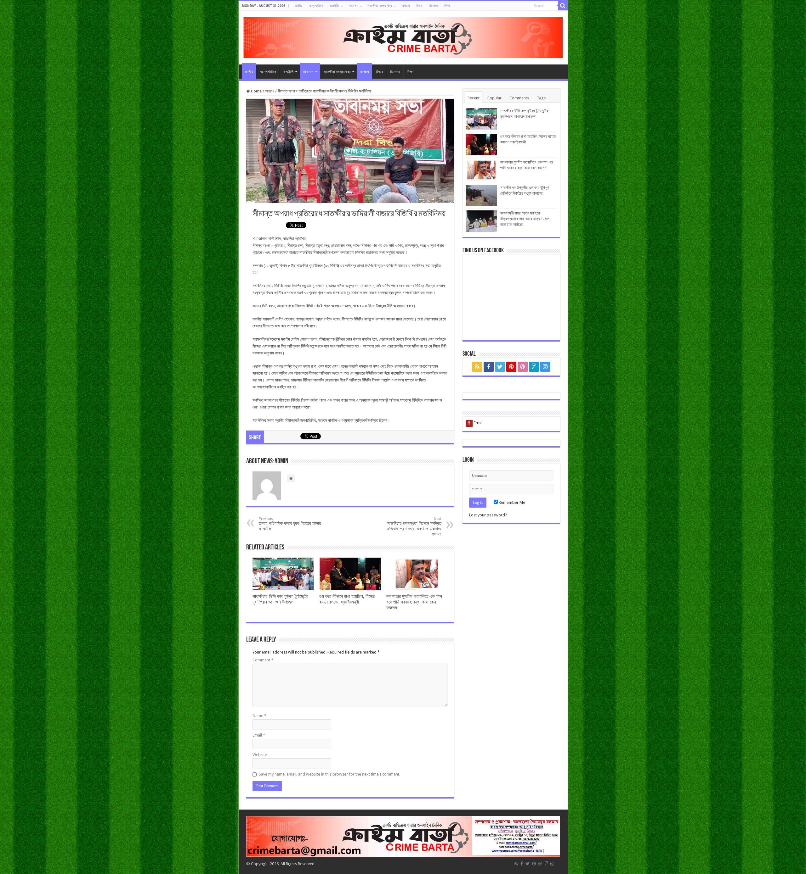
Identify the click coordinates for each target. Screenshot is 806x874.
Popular (494, 98)
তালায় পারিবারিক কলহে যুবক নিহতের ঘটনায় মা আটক (290, 524)
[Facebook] (489, 367)
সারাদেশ (353, 5)
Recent (474, 98)
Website (260, 754)
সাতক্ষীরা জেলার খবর (379, 5)
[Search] (563, 5)
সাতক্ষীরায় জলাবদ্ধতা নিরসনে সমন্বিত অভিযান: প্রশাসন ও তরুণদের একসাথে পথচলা (414, 527)
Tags (541, 98)
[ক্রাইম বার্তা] (403, 36)
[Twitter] (500, 367)
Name (259, 715)
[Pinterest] (511, 367)
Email (259, 735)
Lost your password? (488, 515)
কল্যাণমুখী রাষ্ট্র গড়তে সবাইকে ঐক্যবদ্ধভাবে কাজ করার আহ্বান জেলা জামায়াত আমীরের (525, 219)
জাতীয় (298, 5)
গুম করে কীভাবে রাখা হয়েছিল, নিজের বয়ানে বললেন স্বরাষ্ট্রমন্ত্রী (347, 599)
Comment (263, 660)
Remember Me (511, 502)
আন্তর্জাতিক (316, 5)
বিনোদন (433, 5)
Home (256, 91)
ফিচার (419, 5)
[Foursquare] (534, 367)
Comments (519, 98)
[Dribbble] (523, 367)
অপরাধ (405, 5)
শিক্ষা (447, 5)
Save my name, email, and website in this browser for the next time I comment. (329, 774)
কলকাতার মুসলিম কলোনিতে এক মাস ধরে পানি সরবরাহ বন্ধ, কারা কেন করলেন (414, 601)
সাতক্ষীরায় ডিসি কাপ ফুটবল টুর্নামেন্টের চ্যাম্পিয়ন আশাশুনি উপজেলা (280, 599)
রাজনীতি (334, 5)
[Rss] (477, 367)
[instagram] (545, 367)
